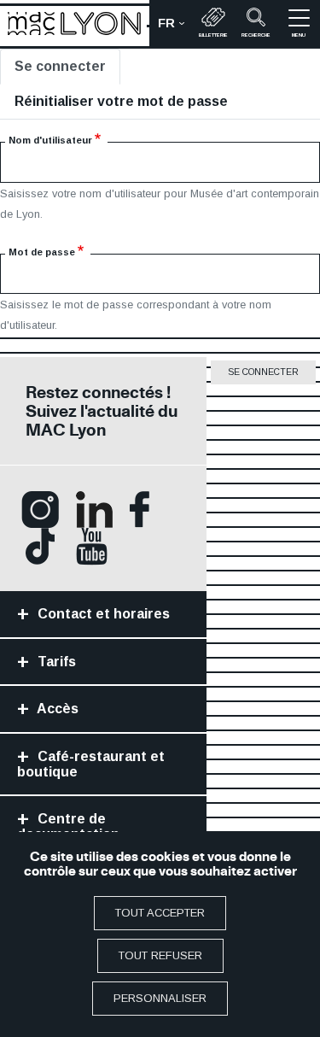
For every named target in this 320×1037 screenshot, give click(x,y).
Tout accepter (160, 912)
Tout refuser (160, 955)
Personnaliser (160, 998)
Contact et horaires (102, 613)
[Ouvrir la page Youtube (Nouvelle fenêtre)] (92, 545)
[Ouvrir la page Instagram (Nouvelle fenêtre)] (40, 508)
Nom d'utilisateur (50, 140)
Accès (56, 708)
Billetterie (213, 35)
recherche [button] (256, 35)
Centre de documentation (68, 826)
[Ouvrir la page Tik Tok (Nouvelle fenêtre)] (40, 545)
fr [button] (175, 27)
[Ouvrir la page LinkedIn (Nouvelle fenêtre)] (94, 508)
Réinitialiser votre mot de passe (121, 101)
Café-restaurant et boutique (91, 764)
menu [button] (298, 35)
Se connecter (60, 66)
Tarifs (55, 661)
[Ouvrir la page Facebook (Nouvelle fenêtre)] (139, 508)
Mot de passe (42, 252)
